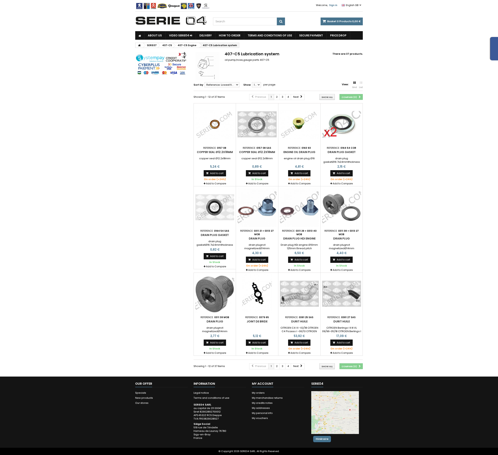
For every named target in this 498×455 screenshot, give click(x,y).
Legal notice (201, 393)
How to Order (229, 35)
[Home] (139, 35)
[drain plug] (257, 207)
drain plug (257, 238)
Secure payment (311, 35)
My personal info (262, 413)
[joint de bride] (257, 293)
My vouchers (260, 418)
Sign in (333, 5)
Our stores (141, 403)
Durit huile (299, 321)
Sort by (198, 85)
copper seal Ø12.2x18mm (215, 152)
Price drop (338, 35)
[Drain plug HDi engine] (299, 207)
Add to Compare (216, 183)
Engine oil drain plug (299, 152)
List (361, 87)
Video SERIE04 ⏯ (180, 35)
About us (155, 35)
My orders (258, 393)
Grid (354, 87)
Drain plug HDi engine (299, 238)
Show (247, 85)
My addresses (261, 408)
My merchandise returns (267, 398)
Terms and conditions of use (270, 35)
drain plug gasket (342, 152)
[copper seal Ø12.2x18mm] (214, 124)
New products (144, 398)
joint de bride (257, 321)
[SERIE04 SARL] (171, 21)
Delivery (205, 35)
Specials (140, 393)
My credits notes (262, 403)
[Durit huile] (299, 293)
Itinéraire (322, 439)
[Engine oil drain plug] (299, 124)
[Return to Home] (139, 45)
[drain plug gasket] (341, 124)
